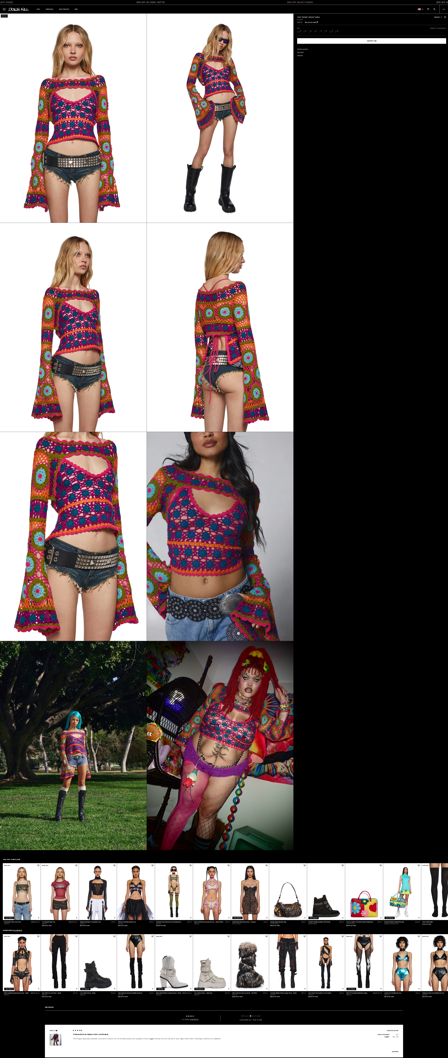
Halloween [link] (49, 9)
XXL (330, 32)
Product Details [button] (302, 49)
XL (325, 32)
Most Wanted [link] (64, 9)
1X (336, 32)
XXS (298, 32)
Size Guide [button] (300, 52)
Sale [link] (76, 9)
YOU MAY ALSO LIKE (11, 859)
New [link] (38, 9)
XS (304, 32)
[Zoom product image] (73, 118)
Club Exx (300, 19)
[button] (149, 2)
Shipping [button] (300, 55)
